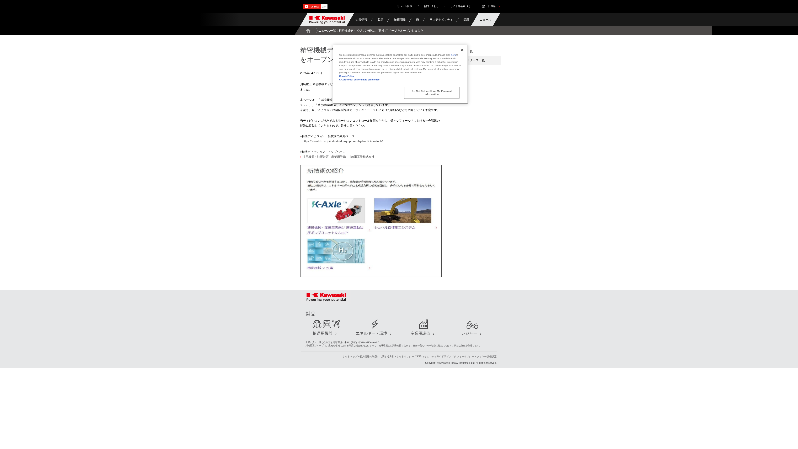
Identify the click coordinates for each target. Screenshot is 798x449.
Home (308, 30)
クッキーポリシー (464, 356)
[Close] (462, 49)
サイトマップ (349, 356)
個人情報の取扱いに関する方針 (377, 356)
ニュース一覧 (327, 30)
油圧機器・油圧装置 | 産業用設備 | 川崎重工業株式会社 (338, 156)
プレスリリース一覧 (471, 60)
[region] (400, 74)
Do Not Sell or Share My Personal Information (432, 93)
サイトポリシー (405, 356)
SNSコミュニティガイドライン (433, 356)
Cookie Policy (346, 76)
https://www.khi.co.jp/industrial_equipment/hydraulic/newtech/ (343, 141)
